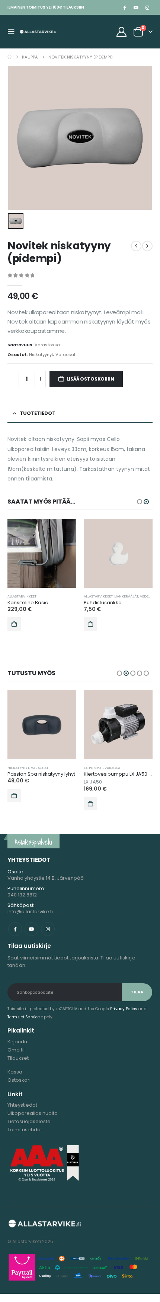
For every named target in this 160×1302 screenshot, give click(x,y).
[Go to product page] (41, 553)
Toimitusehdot (24, 1129)
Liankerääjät (126, 596)
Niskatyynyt (41, 354)
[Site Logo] (38, 31)
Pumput (96, 767)
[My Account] (122, 32)
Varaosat (65, 354)
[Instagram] (147, 7)
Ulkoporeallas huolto (32, 1113)
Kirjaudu (17, 1041)
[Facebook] (124, 7)
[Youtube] (136, 7)
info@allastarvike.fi (30, 911)
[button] (13, 31)
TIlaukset (18, 1058)
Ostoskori (19, 1080)
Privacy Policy (123, 1009)
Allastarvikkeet (21, 596)
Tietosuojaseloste (29, 1121)
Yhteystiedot (22, 1105)
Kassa (14, 1071)
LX (85, 767)
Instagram (48, 929)
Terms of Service (23, 1017)
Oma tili (16, 1049)
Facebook (15, 929)
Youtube (31, 929)
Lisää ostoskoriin (90, 379)
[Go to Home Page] (9, 57)
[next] (147, 246)
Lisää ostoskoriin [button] (14, 624)
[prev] (136, 246)
